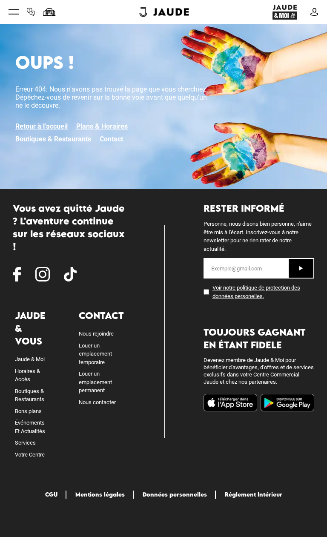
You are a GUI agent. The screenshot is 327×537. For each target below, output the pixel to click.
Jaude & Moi (30, 359)
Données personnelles (175, 494)
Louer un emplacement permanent (95, 381)
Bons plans (28, 411)
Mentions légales (100, 494)
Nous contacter (97, 402)
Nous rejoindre (96, 333)
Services (25, 442)
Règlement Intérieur (253, 494)
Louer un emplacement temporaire (95, 353)
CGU (51, 494)
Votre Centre (30, 454)
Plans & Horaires (102, 126)
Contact (111, 139)
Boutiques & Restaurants (53, 139)
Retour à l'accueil (41, 126)
